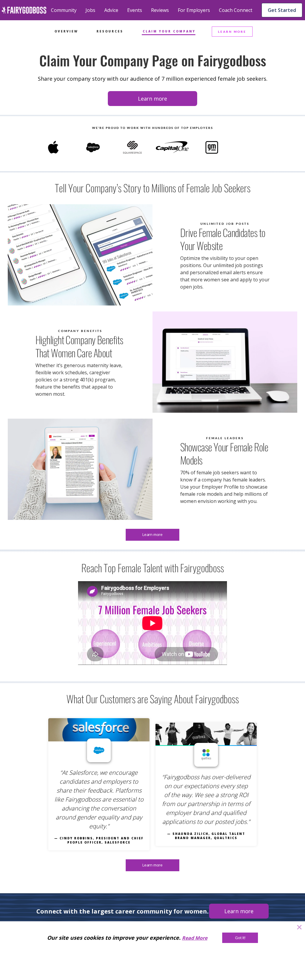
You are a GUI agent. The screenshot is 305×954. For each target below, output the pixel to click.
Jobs (90, 10)
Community (64, 10)
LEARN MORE (232, 31)
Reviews (160, 10)
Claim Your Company (169, 31)
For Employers (194, 10)
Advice (111, 10)
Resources (110, 31)
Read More (194, 938)
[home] (23, 10)
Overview (66, 31)
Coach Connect (235, 10)
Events (134, 10)
